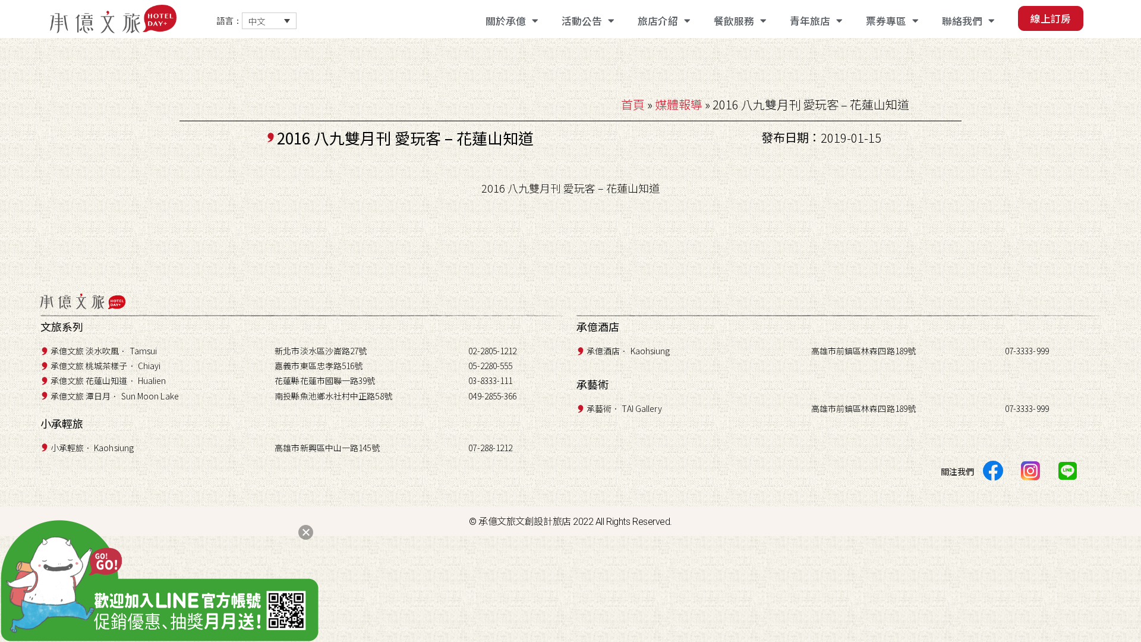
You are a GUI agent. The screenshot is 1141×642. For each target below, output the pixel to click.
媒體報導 (678, 104)
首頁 (633, 104)
